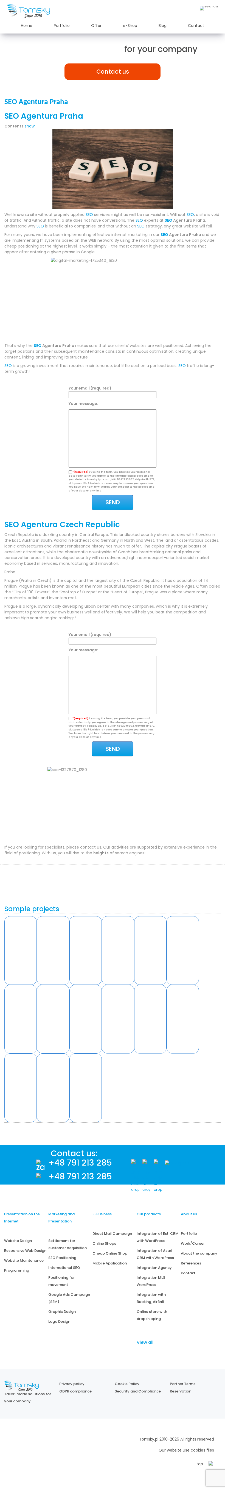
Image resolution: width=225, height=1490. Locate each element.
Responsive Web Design (25, 1250)
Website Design (18, 1240)
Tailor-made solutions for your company (27, 1397)
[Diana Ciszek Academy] (183, 1019)
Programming (16, 1270)
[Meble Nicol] (183, 950)
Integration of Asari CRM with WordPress (155, 1254)
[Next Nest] (20, 1019)
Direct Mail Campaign (112, 1233)
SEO (89, 214)
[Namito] (20, 950)
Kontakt (188, 1273)
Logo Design (59, 1321)
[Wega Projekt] (86, 1019)
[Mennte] (86, 950)
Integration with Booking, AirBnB (151, 1298)
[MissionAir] (150, 1019)
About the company (199, 1253)
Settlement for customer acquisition (67, 1244)
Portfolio (62, 25)
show (30, 126)
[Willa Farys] (150, 950)
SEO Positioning (62, 1257)
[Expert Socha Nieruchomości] (118, 1019)
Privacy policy (72, 1383)
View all (145, 1342)
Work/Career (193, 1243)
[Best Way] (53, 1088)
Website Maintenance (24, 1260)
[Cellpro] (53, 1019)
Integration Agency (154, 1267)
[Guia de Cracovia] (20, 1088)
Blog (163, 25)
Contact (196, 25)
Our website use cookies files (186, 1450)
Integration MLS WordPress (151, 1281)
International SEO (64, 1267)
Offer (96, 25)
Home (26, 25)
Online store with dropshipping (152, 1315)
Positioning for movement (61, 1281)
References (191, 1263)
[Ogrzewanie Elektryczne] (86, 1088)
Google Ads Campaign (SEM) (69, 1298)
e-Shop (130, 25)
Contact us (112, 72)
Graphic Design (62, 1311)
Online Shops (104, 1243)
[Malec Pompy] (118, 950)
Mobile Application (109, 1263)
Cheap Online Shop (109, 1253)
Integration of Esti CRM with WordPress (158, 1237)
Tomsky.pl (148, 1439)
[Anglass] (53, 950)
